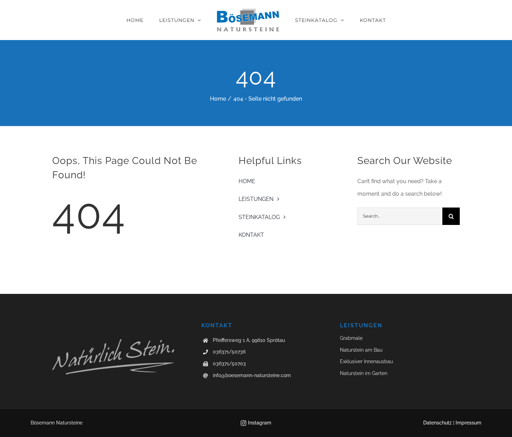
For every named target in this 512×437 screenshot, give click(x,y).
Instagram (259, 423)
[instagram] (243, 423)
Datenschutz (437, 423)
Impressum (468, 423)
